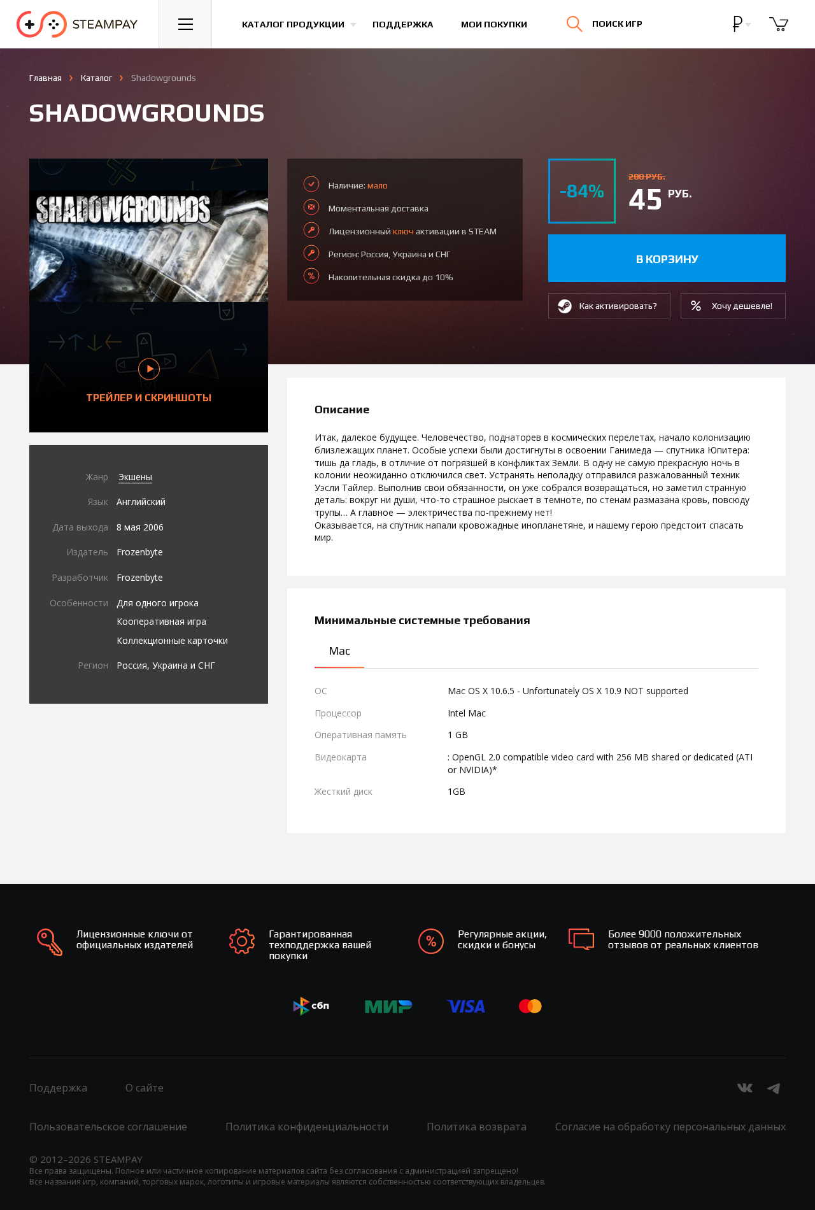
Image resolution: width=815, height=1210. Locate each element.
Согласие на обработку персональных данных (670, 1127)
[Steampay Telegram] (774, 1087)
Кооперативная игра (161, 621)
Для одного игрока (158, 603)
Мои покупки (494, 24)
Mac (339, 650)
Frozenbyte (140, 552)
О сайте (144, 1088)
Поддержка (402, 24)
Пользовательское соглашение (108, 1127)
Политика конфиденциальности (306, 1127)
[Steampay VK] (745, 1087)
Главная (45, 78)
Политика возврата (477, 1127)
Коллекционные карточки (172, 640)
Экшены (135, 477)
